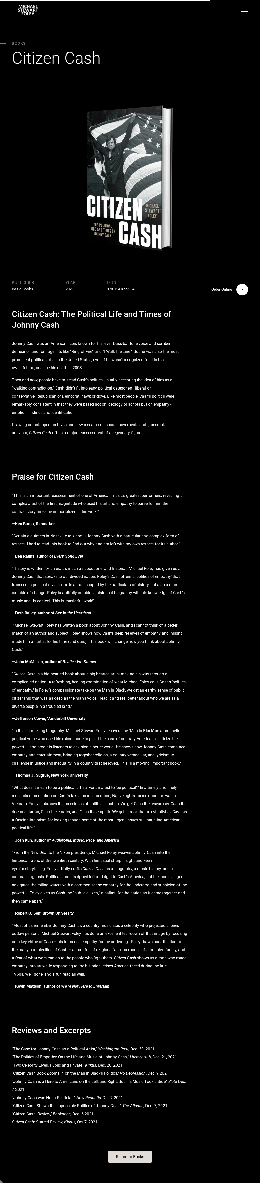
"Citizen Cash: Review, (31, 1113)
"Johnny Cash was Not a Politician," (43, 1097)
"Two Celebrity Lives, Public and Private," (48, 1065)
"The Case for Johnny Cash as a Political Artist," (54, 1049)
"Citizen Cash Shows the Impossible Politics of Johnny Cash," (66, 1105)
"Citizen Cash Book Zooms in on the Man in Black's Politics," (65, 1073)
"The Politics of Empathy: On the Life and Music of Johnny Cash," (70, 1057)
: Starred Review (37, 1122)
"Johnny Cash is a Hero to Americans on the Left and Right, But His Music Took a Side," (89, 1081)
